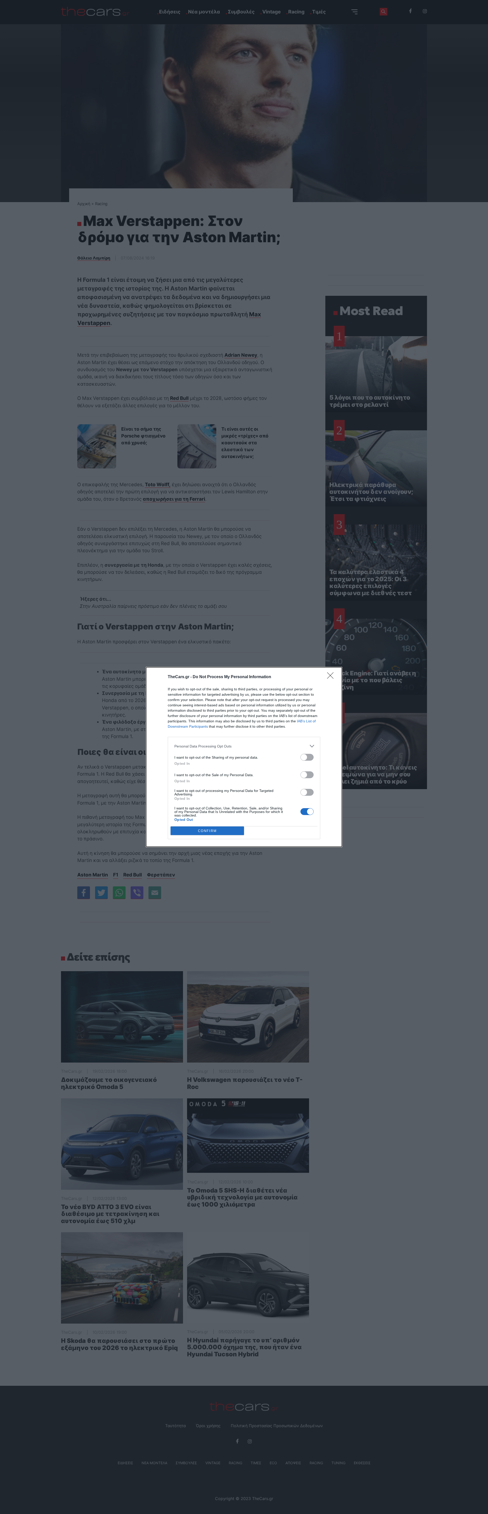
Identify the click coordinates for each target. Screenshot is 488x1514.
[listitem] (244, 746)
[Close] (332, 677)
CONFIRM (207, 831)
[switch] (307, 757)
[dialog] (244, 757)
